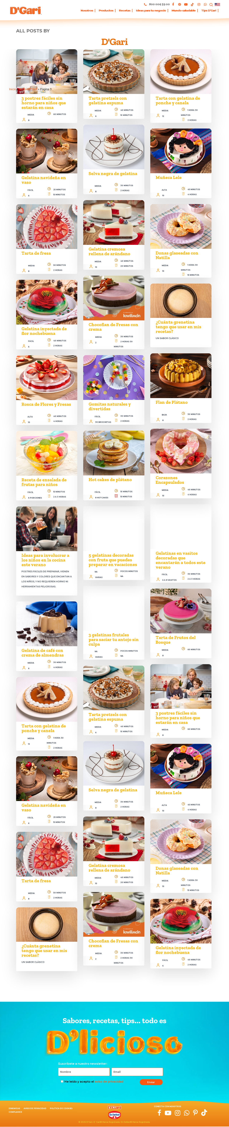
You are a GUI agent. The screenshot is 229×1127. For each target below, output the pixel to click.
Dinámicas (14, 1108)
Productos (106, 10)
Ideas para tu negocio (151, 10)
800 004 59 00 (159, 4)
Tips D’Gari (208, 10)
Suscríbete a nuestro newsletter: (82, 1063)
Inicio (12, 89)
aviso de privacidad (109, 1081)
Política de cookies (61, 1108)
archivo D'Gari (28, 89)
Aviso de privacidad (35, 1108)
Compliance (15, 1112)
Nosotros (87, 10)
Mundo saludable (184, 10)
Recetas (124, 10)
